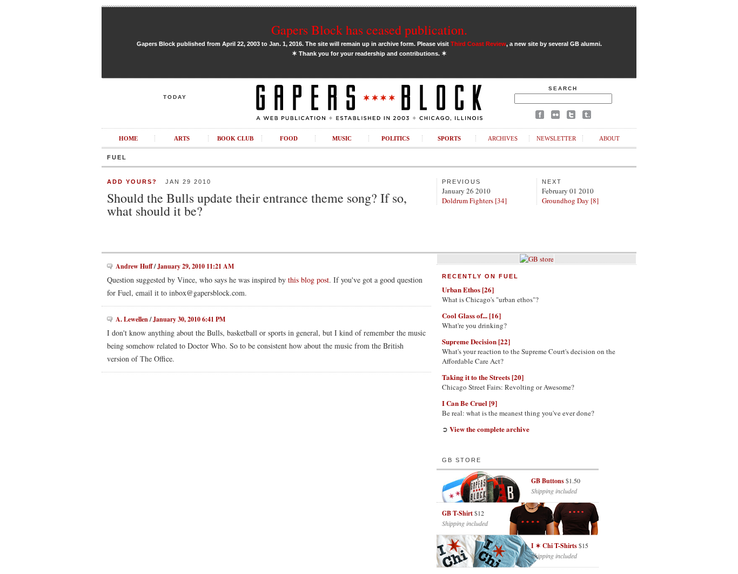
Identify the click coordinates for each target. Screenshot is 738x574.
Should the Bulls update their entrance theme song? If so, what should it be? (257, 204)
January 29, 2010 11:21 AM (195, 266)
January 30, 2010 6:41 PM (189, 319)
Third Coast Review (478, 44)
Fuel (117, 157)
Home (128, 138)
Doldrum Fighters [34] (474, 200)
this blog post (308, 280)
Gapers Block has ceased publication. (369, 29)
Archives (503, 138)
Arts (182, 138)
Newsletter (556, 138)
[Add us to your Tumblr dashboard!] (587, 116)
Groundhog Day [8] (570, 200)
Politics (395, 138)
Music (342, 138)
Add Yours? (132, 181)
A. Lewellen (132, 319)
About (609, 138)
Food (289, 138)
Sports (449, 138)
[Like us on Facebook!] (540, 116)
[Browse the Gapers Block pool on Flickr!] (555, 116)
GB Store (461, 460)
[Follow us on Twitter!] (571, 116)
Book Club (235, 138)
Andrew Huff (134, 266)
